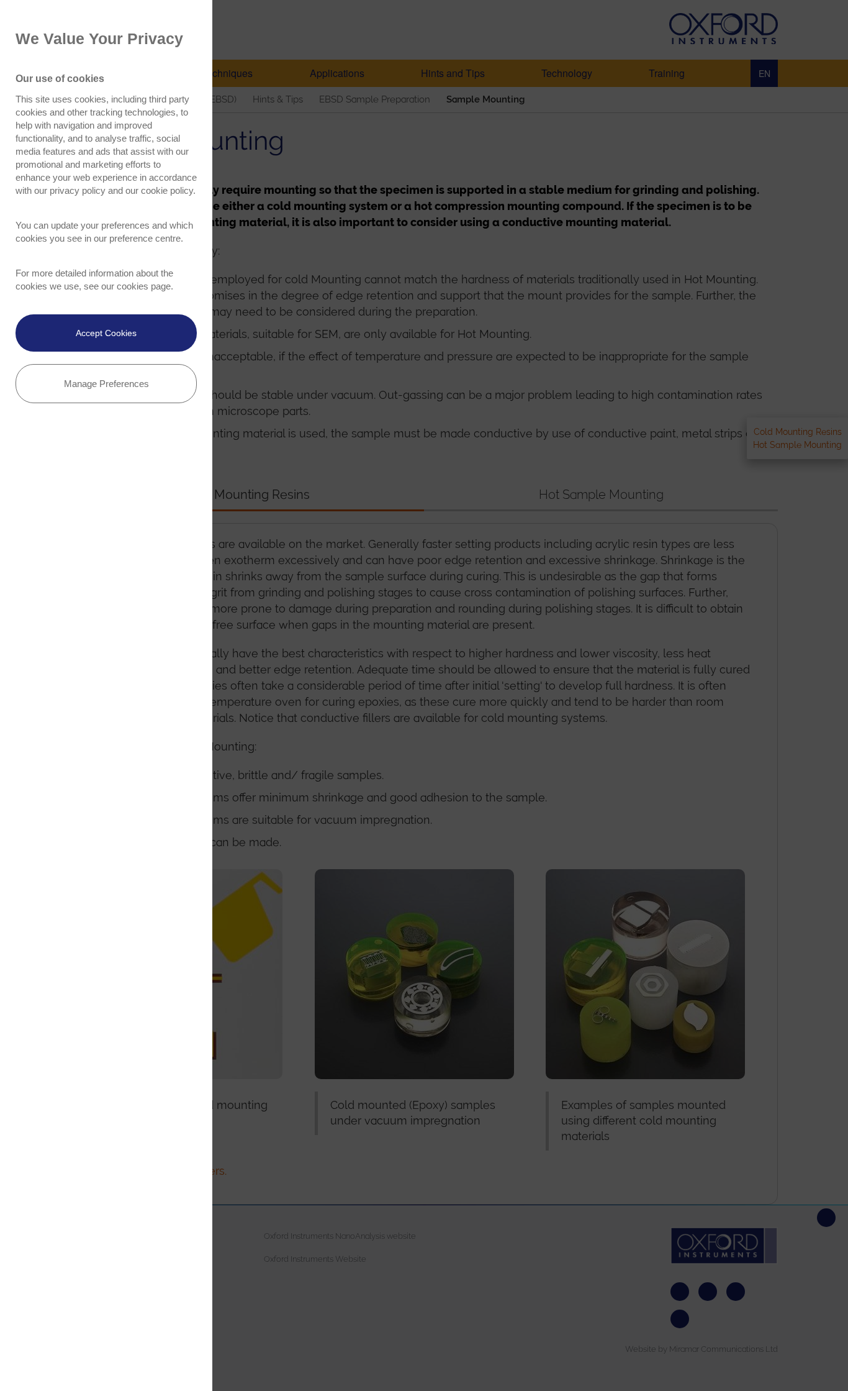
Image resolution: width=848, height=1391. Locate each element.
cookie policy (167, 190)
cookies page (144, 286)
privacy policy (78, 190)
